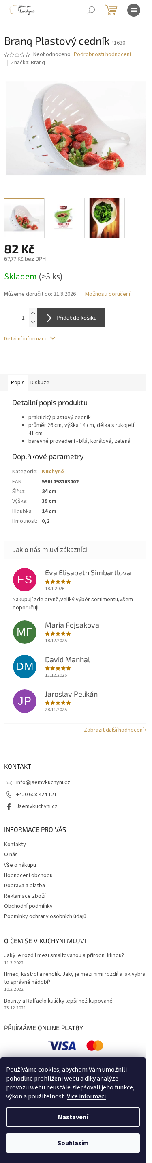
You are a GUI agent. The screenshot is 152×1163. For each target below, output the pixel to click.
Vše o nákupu (20, 865)
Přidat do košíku (76, 317)
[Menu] (134, 10)
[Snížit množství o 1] (33, 322)
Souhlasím (73, 1143)
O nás (11, 855)
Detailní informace (26, 339)
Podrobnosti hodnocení (102, 54)
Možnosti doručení (107, 294)
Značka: (28, 62)
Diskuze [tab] (39, 383)
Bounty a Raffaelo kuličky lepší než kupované (58, 1001)
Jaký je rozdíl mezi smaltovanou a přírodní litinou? (64, 955)
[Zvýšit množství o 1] (33, 313)
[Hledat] (91, 10)
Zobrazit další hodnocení (114, 730)
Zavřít (47, 362)
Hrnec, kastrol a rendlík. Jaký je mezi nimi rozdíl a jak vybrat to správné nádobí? (76, 978)
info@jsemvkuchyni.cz (43, 782)
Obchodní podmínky (28, 906)
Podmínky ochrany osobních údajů (45, 916)
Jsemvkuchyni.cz (37, 806)
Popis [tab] (18, 383)
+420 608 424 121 (36, 794)
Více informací (86, 1096)
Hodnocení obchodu (28, 875)
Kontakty (15, 844)
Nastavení (73, 1117)
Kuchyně (53, 472)
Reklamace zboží (24, 896)
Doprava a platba (24, 885)
